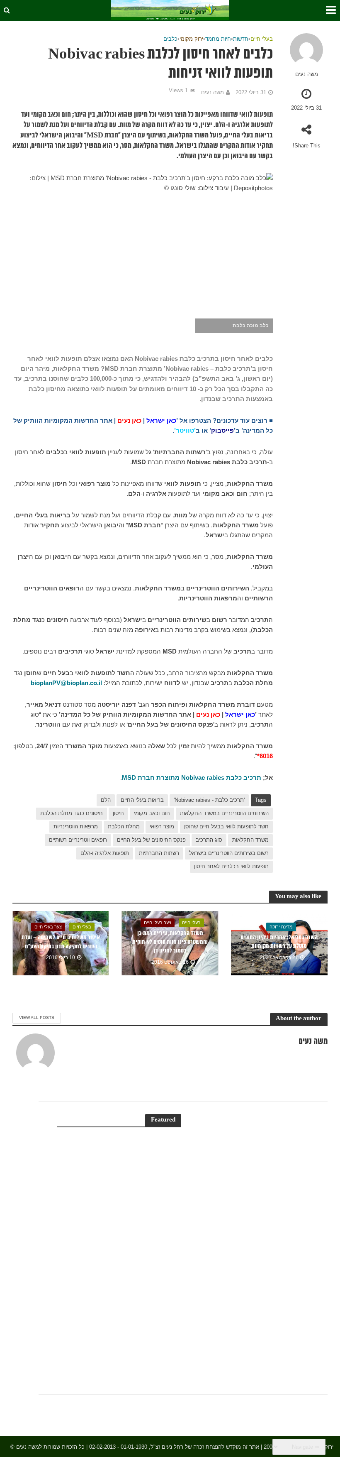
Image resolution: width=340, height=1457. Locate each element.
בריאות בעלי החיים (142, 800)
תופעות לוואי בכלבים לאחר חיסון (231, 866)
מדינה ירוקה (281, 926)
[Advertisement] (256, 1238)
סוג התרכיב (209, 840)
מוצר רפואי (162, 826)
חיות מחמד (218, 39)
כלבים (170, 39)
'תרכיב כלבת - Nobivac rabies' (209, 800)
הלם (106, 800)
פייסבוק (222, 430)
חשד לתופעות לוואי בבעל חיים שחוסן (226, 826)
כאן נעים (129, 420)
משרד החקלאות (250, 840)
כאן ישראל (161, 420)
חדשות (240, 39)
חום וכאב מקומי (152, 813)
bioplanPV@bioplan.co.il (66, 683)
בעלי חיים (261, 39)
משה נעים (306, 74)
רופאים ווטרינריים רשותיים (78, 840)
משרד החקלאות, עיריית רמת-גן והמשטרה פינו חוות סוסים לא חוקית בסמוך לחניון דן (170, 942)
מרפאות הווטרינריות (75, 826)
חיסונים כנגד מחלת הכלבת (71, 813)
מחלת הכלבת (124, 826)
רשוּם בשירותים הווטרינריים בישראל (229, 853)
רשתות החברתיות (159, 853)
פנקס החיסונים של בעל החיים (151, 840)
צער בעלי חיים (157, 922)
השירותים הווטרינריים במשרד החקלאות (224, 813)
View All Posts (36, 1017)
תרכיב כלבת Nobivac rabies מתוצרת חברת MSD (191, 777)
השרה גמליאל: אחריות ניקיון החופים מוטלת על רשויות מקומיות (279, 942)
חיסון (118, 813)
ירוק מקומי (191, 39)
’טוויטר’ (185, 430)
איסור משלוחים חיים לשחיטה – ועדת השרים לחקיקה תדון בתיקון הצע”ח (61, 942)
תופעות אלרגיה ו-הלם (104, 853)
